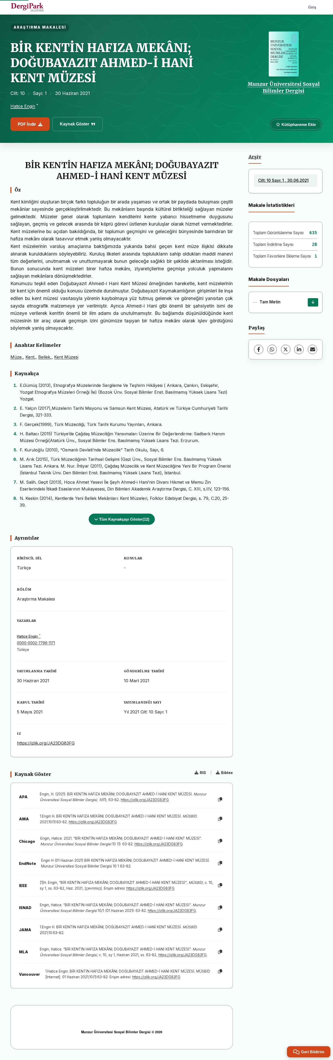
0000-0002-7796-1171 (36, 643)
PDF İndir (27, 124)
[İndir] (313, 302)
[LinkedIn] (299, 349)
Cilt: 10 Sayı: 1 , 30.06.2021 (283, 180)
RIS (203, 772)
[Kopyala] (220, 799)
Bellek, (45, 357)
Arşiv (254, 157)
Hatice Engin (22, 106)
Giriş (312, 7)
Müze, (16, 357)
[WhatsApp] (272, 349)
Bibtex (227, 772)
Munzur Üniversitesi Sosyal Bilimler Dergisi (283, 87)
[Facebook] (258, 349)
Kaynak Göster (74, 124)
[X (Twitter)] (285, 349)
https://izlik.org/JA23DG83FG (46, 743)
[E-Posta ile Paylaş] (312, 349)
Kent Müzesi (66, 357)
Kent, (30, 357)
